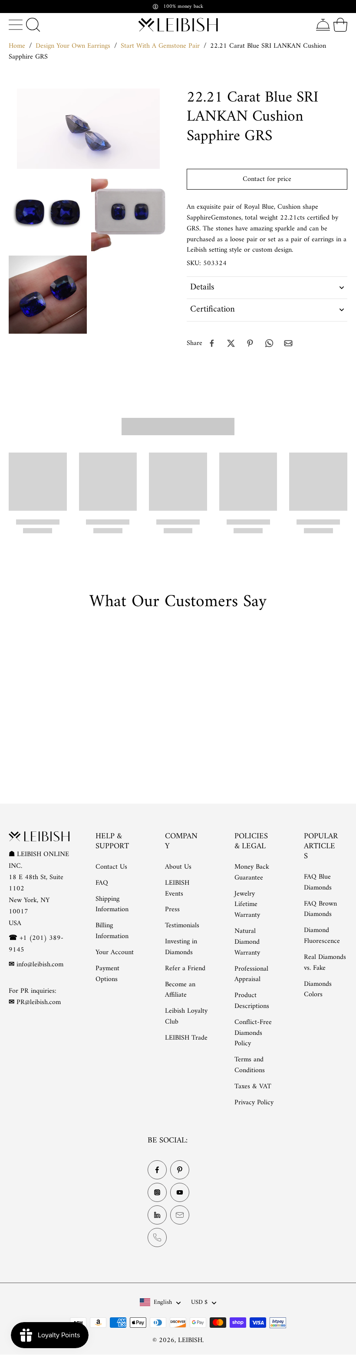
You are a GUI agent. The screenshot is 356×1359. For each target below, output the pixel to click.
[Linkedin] (157, 1215)
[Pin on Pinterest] (250, 343)
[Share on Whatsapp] (269, 343)
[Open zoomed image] (48, 212)
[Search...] (33, 25)
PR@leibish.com (38, 1003)
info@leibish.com (39, 965)
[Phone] (157, 1237)
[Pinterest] (179, 1170)
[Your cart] (340, 25)
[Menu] (16, 25)
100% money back (183, 6)
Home (17, 46)
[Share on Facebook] (211, 343)
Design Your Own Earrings (73, 46)
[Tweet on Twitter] (231, 343)
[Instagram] (157, 1192)
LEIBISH (190, 1340)
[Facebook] (157, 1170)
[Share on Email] (288, 343)
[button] (267, 179)
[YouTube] (179, 1192)
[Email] (179, 1215)
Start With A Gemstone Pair (160, 46)
